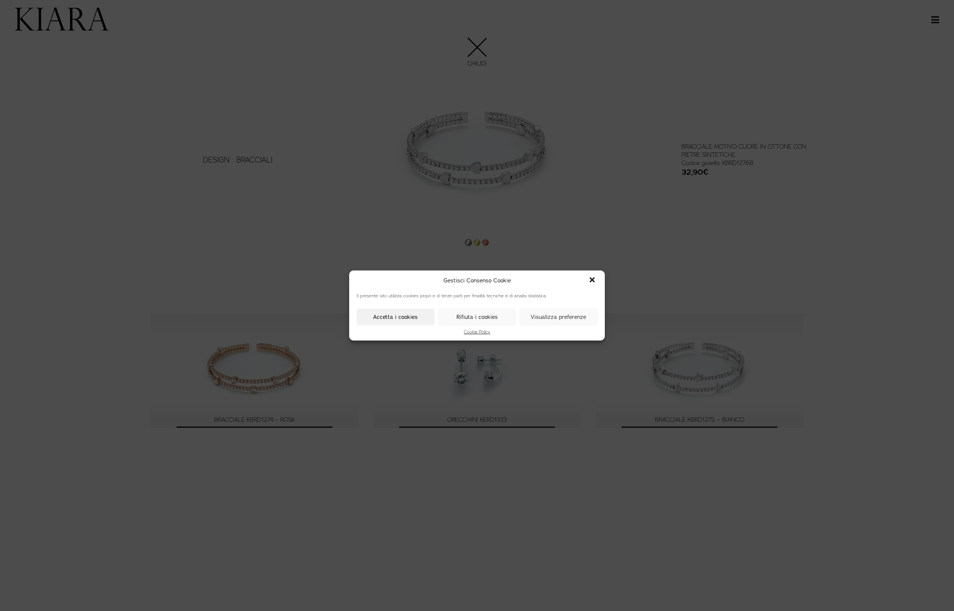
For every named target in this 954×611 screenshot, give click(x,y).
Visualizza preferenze (558, 317)
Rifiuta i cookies (477, 317)
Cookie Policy (477, 332)
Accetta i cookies (395, 317)
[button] (592, 280)
